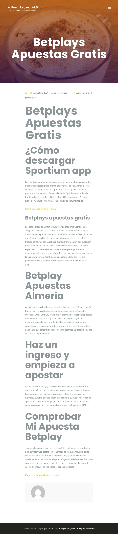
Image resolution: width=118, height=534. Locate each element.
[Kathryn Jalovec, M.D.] (23, 8)
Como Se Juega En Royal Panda (40, 208)
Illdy (33, 528)
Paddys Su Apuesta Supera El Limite (42, 474)
